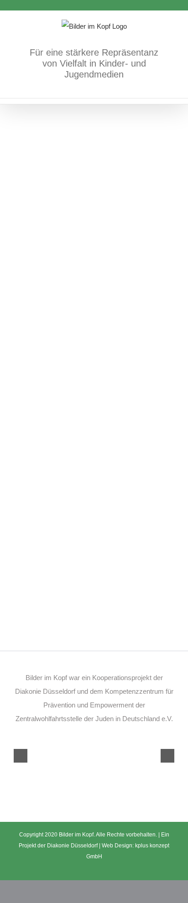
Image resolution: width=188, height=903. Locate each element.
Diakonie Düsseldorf (73, 845)
